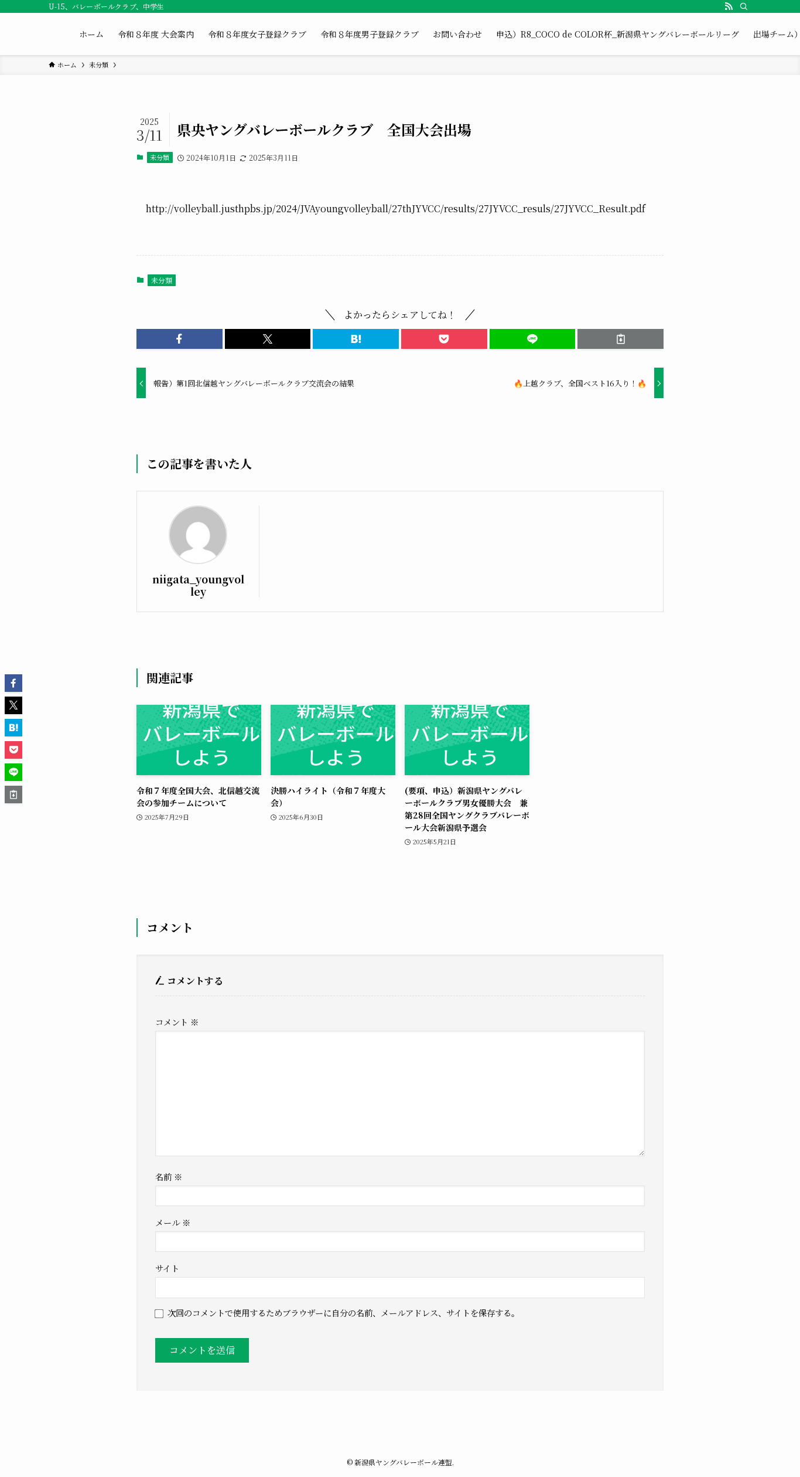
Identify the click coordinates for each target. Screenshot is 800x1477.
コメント (177, 1022)
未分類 (159, 157)
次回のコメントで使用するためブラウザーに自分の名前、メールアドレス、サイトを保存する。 (343, 1313)
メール (172, 1222)
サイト (167, 1268)
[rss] (728, 6)
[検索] (743, 6)
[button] (179, 339)
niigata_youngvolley (198, 585)
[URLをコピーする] (620, 339)
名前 (168, 1176)
